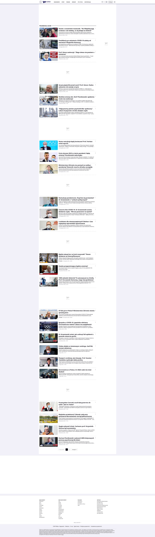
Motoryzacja (88, 2)
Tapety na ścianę (100, 509)
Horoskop (60, 505)
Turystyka (60, 506)
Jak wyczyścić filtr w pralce (101, 506)
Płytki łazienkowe (100, 507)
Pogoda (40, 515)
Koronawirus (80, 502)
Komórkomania (61, 510)
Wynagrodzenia (42, 517)
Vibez (79, 505)
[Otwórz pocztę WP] (102, 2)
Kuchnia (59, 503)
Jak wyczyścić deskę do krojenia (102, 501)
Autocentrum (80, 501)
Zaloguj (110, 2)
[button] (105, 2)
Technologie (41, 505)
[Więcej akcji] (95, 28)
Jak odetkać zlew (100, 502)
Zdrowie (40, 511)
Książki (59, 502)
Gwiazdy (74, 2)
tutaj (62, 534)
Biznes (40, 503)
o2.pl (59, 515)
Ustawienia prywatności (96, 526)
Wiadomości (57, 2)
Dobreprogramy (61, 509)
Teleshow (40, 513)
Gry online (60, 517)
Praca (40, 514)
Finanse (68, 2)
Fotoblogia (60, 513)
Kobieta (40, 509)
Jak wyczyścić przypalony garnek (102, 505)
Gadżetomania (60, 511)
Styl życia (80, 2)
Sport (63, 2)
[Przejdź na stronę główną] (40, 3)
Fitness (59, 514)
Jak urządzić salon (100, 513)
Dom (59, 501)
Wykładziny (99, 510)
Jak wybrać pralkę (100, 503)
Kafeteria (60, 507)
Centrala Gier (60, 518)
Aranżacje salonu (100, 511)
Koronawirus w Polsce (81, 503)
